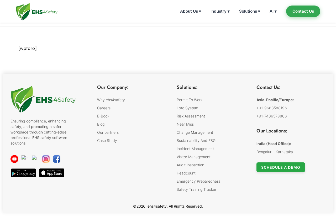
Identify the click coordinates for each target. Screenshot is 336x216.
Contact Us (303, 11)
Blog (100, 124)
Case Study (107, 140)
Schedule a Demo (280, 167)
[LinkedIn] (35, 159)
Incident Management (195, 148)
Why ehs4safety (111, 99)
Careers (104, 108)
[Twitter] (25, 159)
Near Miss (185, 124)
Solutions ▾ (249, 11)
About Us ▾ (190, 11)
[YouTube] (14, 159)
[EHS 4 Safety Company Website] (43, 101)
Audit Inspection (190, 165)
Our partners (108, 132)
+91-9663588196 (271, 108)
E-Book (103, 116)
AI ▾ (273, 11)
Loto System (187, 108)
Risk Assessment (191, 116)
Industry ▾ (220, 11)
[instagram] (46, 159)
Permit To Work (189, 99)
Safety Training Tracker (196, 189)
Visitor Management (194, 157)
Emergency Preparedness (198, 181)
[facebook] (56, 159)
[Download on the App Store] (52, 172)
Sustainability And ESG (196, 140)
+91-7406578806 (271, 116)
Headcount (186, 173)
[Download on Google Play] (23, 172)
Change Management (195, 132)
